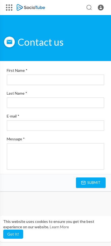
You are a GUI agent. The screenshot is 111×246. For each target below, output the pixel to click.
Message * (16, 139)
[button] (100, 7)
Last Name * (17, 93)
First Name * (17, 70)
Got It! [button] (13, 234)
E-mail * (13, 116)
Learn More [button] (59, 226)
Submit (93, 182)
